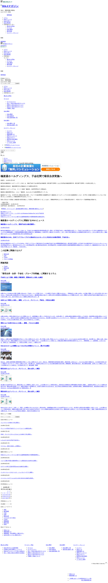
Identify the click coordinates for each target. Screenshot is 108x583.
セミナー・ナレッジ (12, 32)
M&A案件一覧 (11, 123)
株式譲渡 (6, 511)
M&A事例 (9, 29)
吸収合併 (6, 254)
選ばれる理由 (11, 26)
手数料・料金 (11, 108)
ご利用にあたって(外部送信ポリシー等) (80, 578)
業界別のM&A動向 (12, 139)
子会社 (6, 257)
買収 (5, 509)
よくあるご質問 (11, 142)
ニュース (8, 51)
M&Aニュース (8, 19)
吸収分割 (6, 522)
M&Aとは (9, 132)
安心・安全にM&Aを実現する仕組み (14, 552)
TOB (5, 513)
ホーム (6, 158)
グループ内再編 (8, 259)
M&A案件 (6, 120)
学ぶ (7, 52)
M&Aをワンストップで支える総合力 (14, 551)
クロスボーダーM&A (10, 517)
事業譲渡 (6, 521)
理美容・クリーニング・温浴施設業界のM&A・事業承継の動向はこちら (22, 208)
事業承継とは (11, 134)
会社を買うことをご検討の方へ (13, 535)
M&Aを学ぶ (7, 21)
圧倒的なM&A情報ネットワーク (13, 549)
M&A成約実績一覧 (12, 117)
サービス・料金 (29, 545)
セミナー (9, 131)
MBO (5, 524)
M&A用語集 (7, 22)
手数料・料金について (34, 556)
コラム (6, 18)
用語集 (7, 54)
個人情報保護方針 (86, 580)
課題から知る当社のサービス (15, 105)
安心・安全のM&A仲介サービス (16, 103)
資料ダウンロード (12, 136)
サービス (9, 27)
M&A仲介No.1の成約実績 (11, 548)
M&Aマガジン (11, 137)
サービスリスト (11, 101)
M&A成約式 (10, 116)
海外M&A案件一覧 (12, 125)
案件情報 (9, 31)
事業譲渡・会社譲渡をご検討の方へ (14, 533)
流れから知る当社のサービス (15, 106)
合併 (5, 255)
